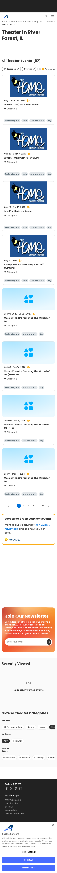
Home (4, 21)
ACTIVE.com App (13, 800)
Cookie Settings (28, 852)
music (43, 727)
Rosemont (10, 757)
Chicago (40, 757)
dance (31, 727)
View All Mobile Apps (14, 813)
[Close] (53, 825)
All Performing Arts (13, 727)
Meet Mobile (11, 810)
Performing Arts (34, 21)
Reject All (28, 860)
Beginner (17, 741)
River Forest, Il (17, 21)
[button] (29, 69)
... (38, 505)
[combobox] (11, 69)
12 (43, 505)
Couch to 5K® (11, 803)
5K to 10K (9, 806)
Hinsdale (26, 757)
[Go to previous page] (8, 506)
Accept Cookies (28, 868)
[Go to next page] (49, 506)
